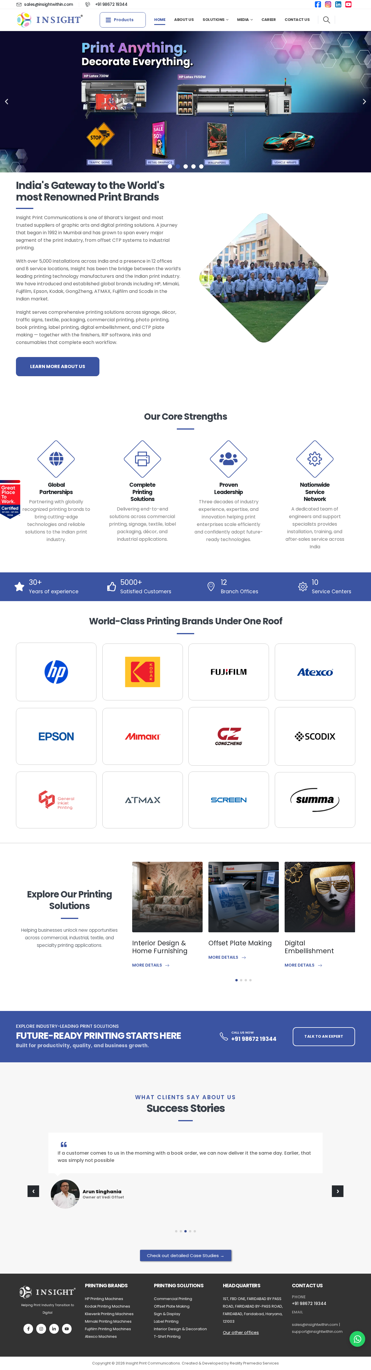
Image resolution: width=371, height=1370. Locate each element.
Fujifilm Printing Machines (108, 1328)
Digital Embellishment (309, 947)
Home (159, 19)
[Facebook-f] (28, 1328)
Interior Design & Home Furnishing (160, 947)
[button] (326, 20)
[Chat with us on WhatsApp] (357, 1339)
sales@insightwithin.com (315, 1324)
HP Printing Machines (104, 1298)
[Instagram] (41, 1328)
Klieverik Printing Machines (109, 1313)
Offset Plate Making (240, 943)
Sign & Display (167, 1313)
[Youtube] (67, 1328)
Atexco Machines (101, 1336)
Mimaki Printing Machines (108, 1321)
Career (268, 19)
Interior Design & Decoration (180, 1328)
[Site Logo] (50, 20)
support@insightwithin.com (317, 1331)
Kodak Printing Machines (107, 1306)
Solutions (214, 19)
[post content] (167, 897)
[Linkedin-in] (54, 1328)
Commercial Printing (173, 1298)
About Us (184, 19)
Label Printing (166, 1321)
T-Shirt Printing (167, 1336)
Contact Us (297, 19)
